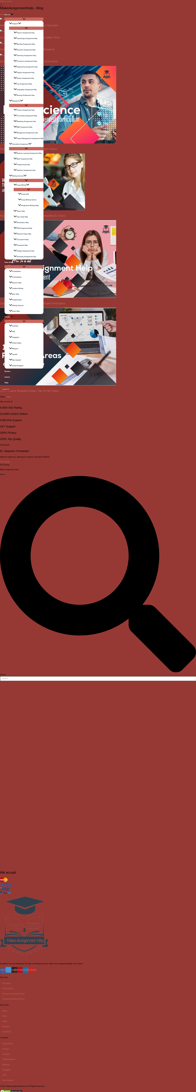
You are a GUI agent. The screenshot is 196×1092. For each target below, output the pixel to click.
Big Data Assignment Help (26, 44)
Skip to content (6, 1)
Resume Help (16, 283)
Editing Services (18, 305)
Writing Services (18, 176)
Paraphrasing (16, 300)
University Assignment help (26, 256)
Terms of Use (7, 989)
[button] (12, 14)
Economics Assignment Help (27, 61)
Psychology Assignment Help (27, 38)
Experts (7, 377)
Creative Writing (17, 288)
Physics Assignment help (25, 33)
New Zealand (16, 360)
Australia (15, 326)
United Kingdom (17, 366)
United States (16, 343)
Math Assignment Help (24, 159)
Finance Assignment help (25, 110)
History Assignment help (25, 78)
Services (8, 14)
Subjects (15, 24)
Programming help (23, 164)
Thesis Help (21, 211)
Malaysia (15, 348)
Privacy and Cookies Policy (13, 994)
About (4, 1021)
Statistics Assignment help (26, 170)
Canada (14, 354)
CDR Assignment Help (24, 228)
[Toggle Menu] (24, 19)
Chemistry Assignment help (26, 55)
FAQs (6, 383)
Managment (16, 101)
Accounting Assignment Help (27, 116)
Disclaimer (6, 983)
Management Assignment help (27, 133)
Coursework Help (23, 239)
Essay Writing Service (29, 200)
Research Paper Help (24, 234)
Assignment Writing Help (30, 205)
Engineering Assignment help (27, 67)
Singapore (15, 337)
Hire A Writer (5, 462)
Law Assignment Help (24, 84)
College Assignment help (25, 251)
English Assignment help (25, 72)
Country (7, 317)
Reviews (7, 371)
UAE (13, 331)
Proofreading (16, 277)
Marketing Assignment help (26, 121)
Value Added (9, 262)
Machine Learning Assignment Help (29, 153)
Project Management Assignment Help (30, 138)
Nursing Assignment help (25, 95)
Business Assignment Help (26, 50)
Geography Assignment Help (27, 89)
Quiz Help (15, 294)
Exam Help (16, 311)
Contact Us (6, 1032)
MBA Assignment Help (24, 127)
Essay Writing (21, 185)
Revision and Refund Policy (13, 999)
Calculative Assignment (20, 144)
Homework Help (22, 245)
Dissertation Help (23, 222)
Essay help (25, 194)
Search (2, 474)
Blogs (4, 1011)
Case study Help (22, 217)
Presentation (16, 271)
